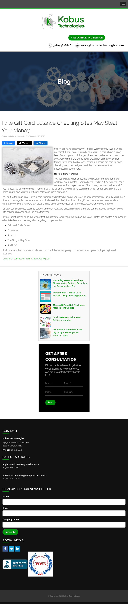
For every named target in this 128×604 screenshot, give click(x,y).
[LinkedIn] (17, 549)
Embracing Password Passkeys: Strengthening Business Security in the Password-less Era (70, 283)
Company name (10, 519)
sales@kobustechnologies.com (102, 45)
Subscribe (10, 532)
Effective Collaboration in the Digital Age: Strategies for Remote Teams (67, 332)
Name (5, 496)
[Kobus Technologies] (64, 21)
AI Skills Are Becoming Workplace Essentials (24, 475)
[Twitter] (11, 549)
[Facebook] (5, 549)
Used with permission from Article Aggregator (26, 258)
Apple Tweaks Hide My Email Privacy (20, 464)
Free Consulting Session (86, 37)
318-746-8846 (61, 45)
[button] (123, 4)
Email (5, 508)
